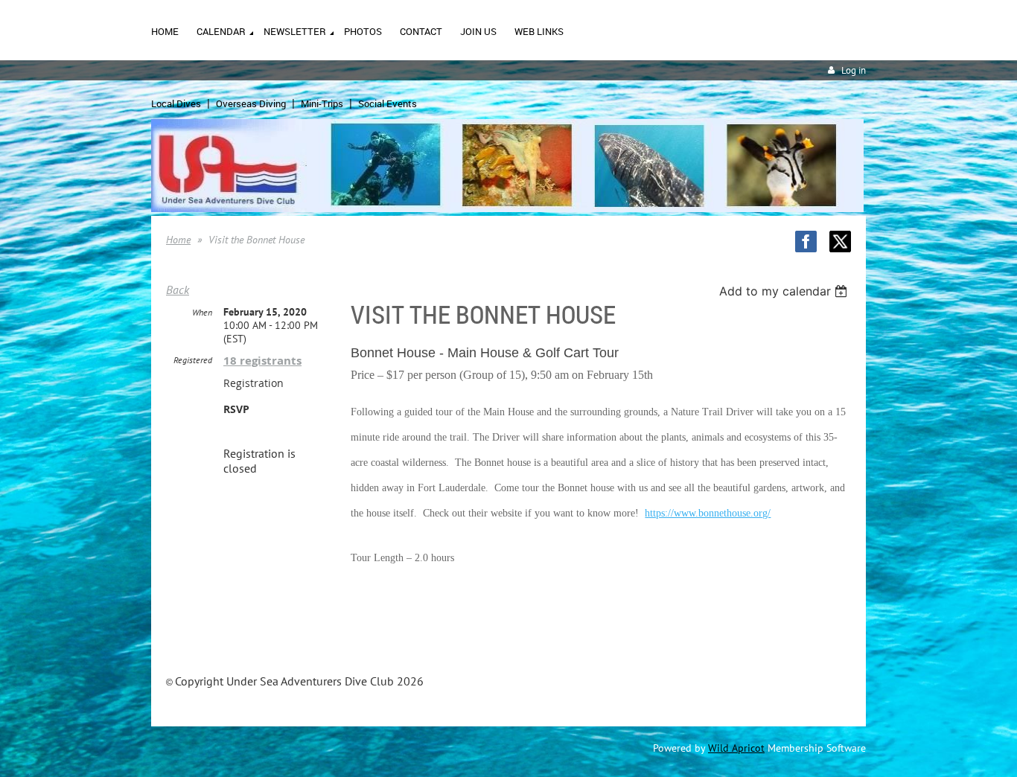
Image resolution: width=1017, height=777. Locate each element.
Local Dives (176, 103)
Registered (192, 359)
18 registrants (262, 360)
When (202, 312)
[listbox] (785, 291)
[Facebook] (806, 241)
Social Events (387, 103)
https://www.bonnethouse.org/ (708, 513)
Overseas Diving (251, 103)
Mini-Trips (322, 103)
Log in (853, 70)
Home (178, 239)
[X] (840, 241)
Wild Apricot (736, 748)
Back (177, 289)
